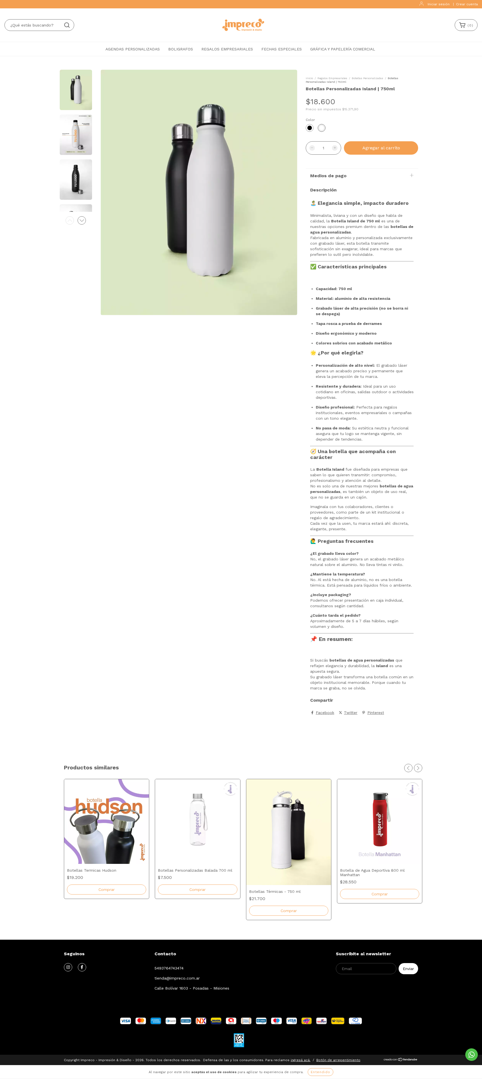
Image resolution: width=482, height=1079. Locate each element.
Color (310, 120)
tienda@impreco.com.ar (177, 978)
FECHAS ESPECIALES (281, 49)
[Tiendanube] (400, 1060)
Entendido (320, 1072)
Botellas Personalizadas (367, 78)
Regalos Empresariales (332, 78)
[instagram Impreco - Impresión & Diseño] (68, 967)
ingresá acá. (300, 1060)
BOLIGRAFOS (180, 49)
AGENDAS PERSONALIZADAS (132, 49)
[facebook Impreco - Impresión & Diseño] (82, 967)
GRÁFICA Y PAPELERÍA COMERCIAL (342, 49)
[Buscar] (67, 25)
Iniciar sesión (439, 4)
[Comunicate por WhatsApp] (471, 1054)
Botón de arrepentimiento (338, 1060)
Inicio (309, 78)
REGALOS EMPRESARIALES (227, 49)
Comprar (106, 889)
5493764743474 (169, 968)
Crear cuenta (467, 4)
